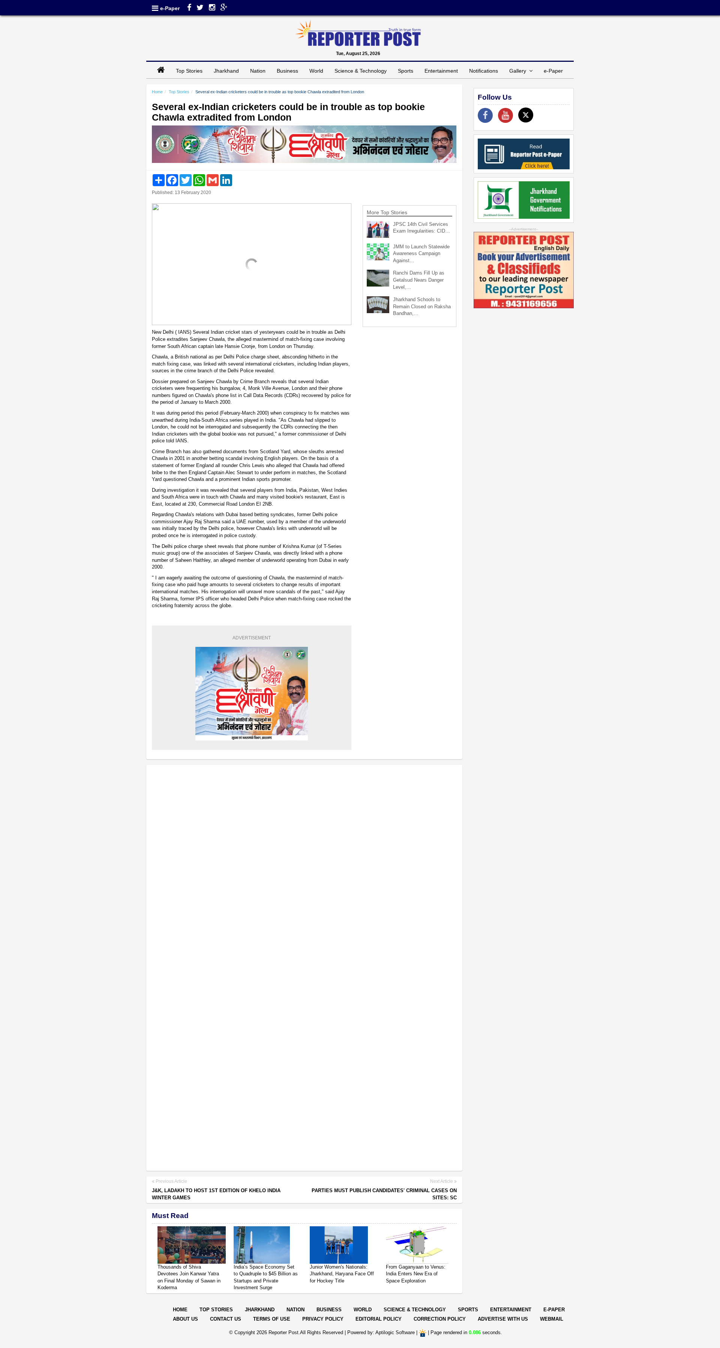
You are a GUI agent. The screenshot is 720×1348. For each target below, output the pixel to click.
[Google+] (224, 8)
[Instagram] (212, 8)
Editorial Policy (379, 1319)
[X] (525, 114)
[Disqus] (304, 867)
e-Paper (170, 8)
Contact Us (225, 1319)
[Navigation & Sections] (155, 8)
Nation (258, 71)
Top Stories (189, 71)
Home (157, 92)
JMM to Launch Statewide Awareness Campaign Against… (421, 253)
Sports (405, 71)
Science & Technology (360, 71)
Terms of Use (271, 1319)
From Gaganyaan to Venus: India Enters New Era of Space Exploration (416, 1274)
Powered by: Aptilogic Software (381, 1332)
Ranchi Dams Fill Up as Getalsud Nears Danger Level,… (418, 280)
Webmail (551, 1319)
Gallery (519, 71)
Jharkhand (226, 71)
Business (287, 71)
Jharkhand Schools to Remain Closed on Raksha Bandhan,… (422, 306)
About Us (185, 1319)
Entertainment (441, 71)
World (316, 71)
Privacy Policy (323, 1319)
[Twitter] (200, 8)
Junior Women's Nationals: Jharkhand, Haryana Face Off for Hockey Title (342, 1274)
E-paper (554, 1309)
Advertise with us (503, 1319)
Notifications (483, 71)
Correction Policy (440, 1319)
